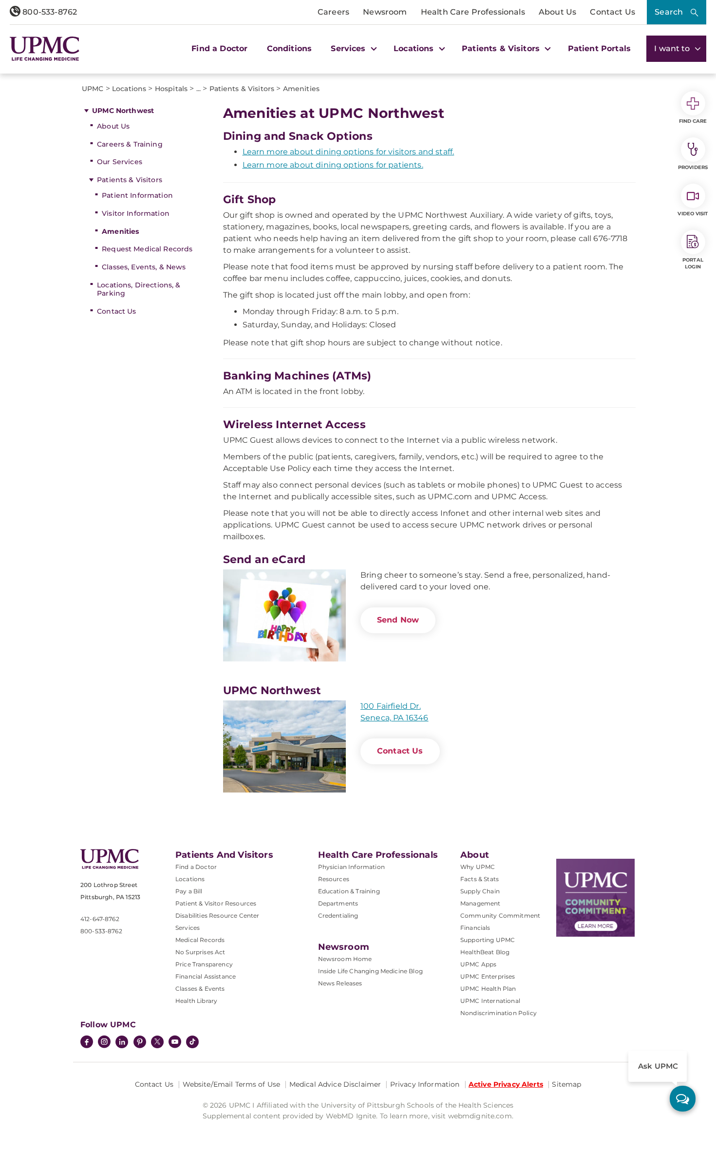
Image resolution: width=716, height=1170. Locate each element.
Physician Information (351, 866)
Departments (338, 903)
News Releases (340, 983)
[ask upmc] (683, 1099)
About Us (557, 12)
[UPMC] (44, 48)
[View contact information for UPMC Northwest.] (284, 746)
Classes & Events (200, 988)
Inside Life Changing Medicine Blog (370, 971)
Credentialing (338, 915)
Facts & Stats (479, 879)
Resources (333, 879)
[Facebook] (86, 1043)
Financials (475, 927)
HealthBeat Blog (484, 952)
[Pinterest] (139, 1043)
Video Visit (693, 213)
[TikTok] (192, 1042)
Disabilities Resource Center (217, 915)
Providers (693, 167)
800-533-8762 (48, 12)
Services (187, 927)
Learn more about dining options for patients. (333, 165)
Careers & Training (130, 144)
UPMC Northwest (123, 110)
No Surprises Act (200, 952)
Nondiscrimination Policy (498, 1013)
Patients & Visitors (129, 179)
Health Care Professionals (473, 12)
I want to (673, 48)
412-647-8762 (99, 919)
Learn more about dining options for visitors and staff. (348, 151)
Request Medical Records (147, 249)
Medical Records (200, 940)
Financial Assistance (205, 976)
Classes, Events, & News (144, 267)
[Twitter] (157, 1042)
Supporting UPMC (487, 940)
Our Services (119, 161)
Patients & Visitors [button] (502, 48)
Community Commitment (500, 915)
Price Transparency (204, 964)
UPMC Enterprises (487, 976)
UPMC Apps (478, 964)
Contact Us (612, 12)
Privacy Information (425, 1084)
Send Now (398, 619)
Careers (333, 12)
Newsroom (385, 12)
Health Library (196, 1000)
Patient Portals (599, 48)
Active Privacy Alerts (506, 1084)
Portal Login (692, 263)
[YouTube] (175, 1043)
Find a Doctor (219, 48)
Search (669, 12)
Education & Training (349, 891)
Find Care (693, 121)
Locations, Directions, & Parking (138, 289)
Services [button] (349, 48)
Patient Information (137, 195)
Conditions (289, 48)
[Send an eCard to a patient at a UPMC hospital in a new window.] (284, 615)
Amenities (120, 231)
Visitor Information (136, 213)
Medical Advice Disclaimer (335, 1084)
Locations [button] (415, 48)
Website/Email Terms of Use (232, 1084)
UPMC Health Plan (488, 988)
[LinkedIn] (121, 1043)
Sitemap (566, 1084)
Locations (190, 879)
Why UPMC (477, 866)
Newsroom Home (345, 958)
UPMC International (490, 1000)
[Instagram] (104, 1043)
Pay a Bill (189, 891)
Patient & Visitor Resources (215, 903)
